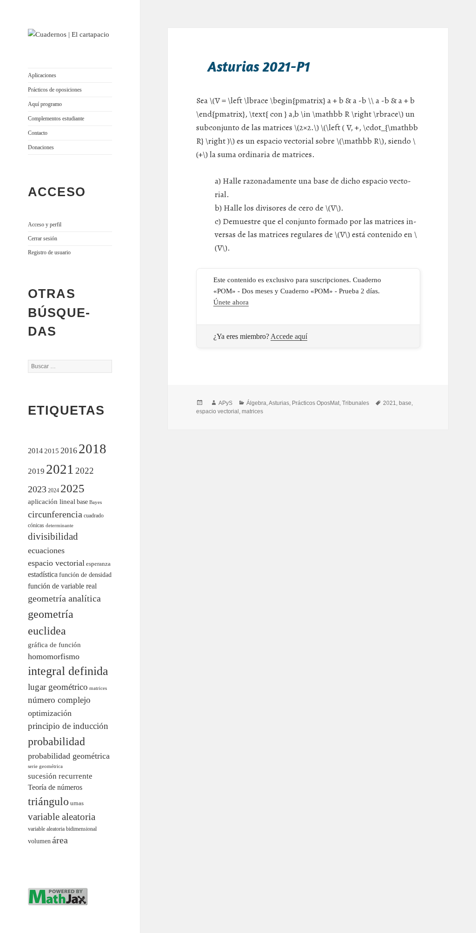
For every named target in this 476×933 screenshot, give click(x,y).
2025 (72, 488)
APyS (225, 403)
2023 (37, 489)
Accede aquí (289, 336)
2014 (35, 451)
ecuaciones (46, 550)
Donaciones (41, 147)
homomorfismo (53, 656)
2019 (36, 471)
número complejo (59, 700)
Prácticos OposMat (315, 403)
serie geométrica (45, 766)
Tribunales (355, 403)
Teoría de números (55, 787)
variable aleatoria (61, 816)
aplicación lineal (51, 501)
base (82, 501)
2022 (84, 471)
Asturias (279, 403)
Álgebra (256, 403)
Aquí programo (45, 104)
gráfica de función (54, 644)
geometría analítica (64, 598)
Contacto (37, 133)
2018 (92, 448)
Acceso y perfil (44, 224)
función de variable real (62, 586)
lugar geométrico (58, 687)
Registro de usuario (49, 252)
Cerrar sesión (42, 238)
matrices (98, 688)
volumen (39, 841)
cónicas (36, 525)
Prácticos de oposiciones (55, 89)
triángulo (48, 801)
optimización (50, 713)
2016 (68, 450)
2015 (51, 451)
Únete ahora (231, 302)
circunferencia (55, 514)
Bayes (95, 502)
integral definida (68, 671)
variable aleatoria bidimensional (62, 829)
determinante (59, 525)
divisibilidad (53, 536)
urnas (77, 803)
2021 (60, 469)
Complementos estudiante (56, 118)
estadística (43, 574)
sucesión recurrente (60, 776)
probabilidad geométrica (69, 756)
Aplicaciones (42, 75)
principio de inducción (68, 726)
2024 (53, 491)
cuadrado (94, 516)
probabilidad (56, 741)
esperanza (98, 563)
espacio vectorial (56, 563)
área (60, 840)
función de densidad (85, 574)
